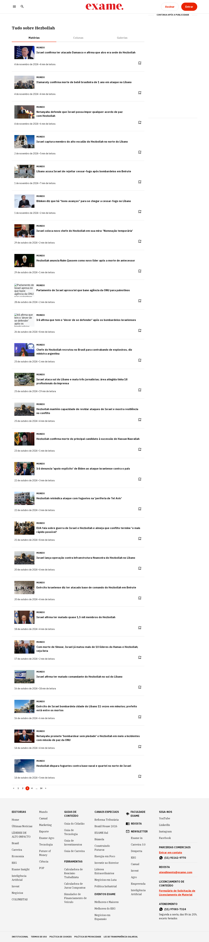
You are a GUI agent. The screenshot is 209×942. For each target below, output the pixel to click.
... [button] (36, 788)
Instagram (165, 831)
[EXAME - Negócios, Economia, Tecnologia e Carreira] (104, 7)
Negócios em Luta (106, 879)
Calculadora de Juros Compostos (74, 885)
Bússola (99, 839)
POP (41, 868)
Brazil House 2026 (106, 826)
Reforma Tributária (107, 819)
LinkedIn (164, 825)
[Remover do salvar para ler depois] (140, 63)
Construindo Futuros (102, 847)
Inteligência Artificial (19, 877)
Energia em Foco (105, 856)
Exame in (137, 838)
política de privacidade (87, 936)
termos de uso (39, 936)
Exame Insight (21, 869)
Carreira (17, 849)
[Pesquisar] (22, 7)
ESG (14, 862)
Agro (134, 877)
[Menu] (14, 7)
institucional (20, 936)
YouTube (164, 818)
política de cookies (60, 936)
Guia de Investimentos (73, 842)
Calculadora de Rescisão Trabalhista (73, 873)
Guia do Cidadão (74, 823)
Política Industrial (106, 886)
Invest (15, 886)
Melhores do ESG (105, 908)
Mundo (43, 811)
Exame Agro (46, 838)
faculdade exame (138, 813)
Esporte (44, 831)
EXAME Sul (101, 832)
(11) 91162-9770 (175, 857)
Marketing (45, 825)
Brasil (15, 843)
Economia (18, 856)
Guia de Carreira (74, 851)
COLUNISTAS (20, 899)
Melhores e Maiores (107, 902)
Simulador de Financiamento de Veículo (75, 898)
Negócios (17, 892)
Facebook (165, 838)
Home (15, 819)
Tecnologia (46, 844)
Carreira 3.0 (138, 844)
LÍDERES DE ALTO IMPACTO (21, 834)
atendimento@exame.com (175, 872)
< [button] (13, 788)
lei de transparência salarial (121, 936)
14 (41, 788)
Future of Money (45, 853)
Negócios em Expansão (102, 917)
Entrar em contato (170, 852)
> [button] (45, 788)
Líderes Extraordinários (104, 871)
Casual (43, 818)
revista (136, 823)
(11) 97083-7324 (175, 909)
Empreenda (138, 883)
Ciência (43, 861)
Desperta (136, 851)
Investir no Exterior (107, 862)
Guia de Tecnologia (71, 832)
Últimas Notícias (22, 826)
